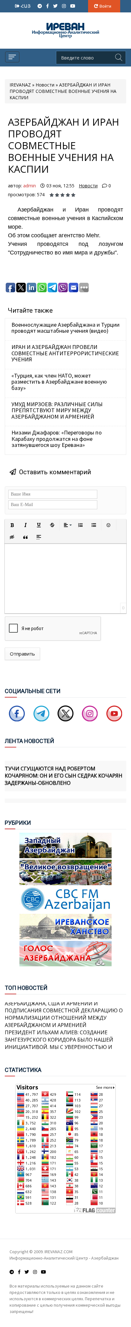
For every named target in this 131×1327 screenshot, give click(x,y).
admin (29, 186)
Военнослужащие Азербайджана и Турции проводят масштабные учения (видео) (65, 328)
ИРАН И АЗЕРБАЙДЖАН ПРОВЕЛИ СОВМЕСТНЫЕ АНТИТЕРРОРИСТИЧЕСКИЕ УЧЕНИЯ (65, 353)
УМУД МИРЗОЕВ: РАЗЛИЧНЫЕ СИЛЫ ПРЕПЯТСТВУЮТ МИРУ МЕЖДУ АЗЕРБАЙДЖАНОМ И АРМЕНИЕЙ (57, 410)
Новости (88, 186)
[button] (12, 525)
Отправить (22, 653)
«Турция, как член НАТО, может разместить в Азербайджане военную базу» (59, 382)
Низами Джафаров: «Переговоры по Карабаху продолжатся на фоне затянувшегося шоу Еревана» (56, 438)
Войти (105, 6)
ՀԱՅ (26, 6)
